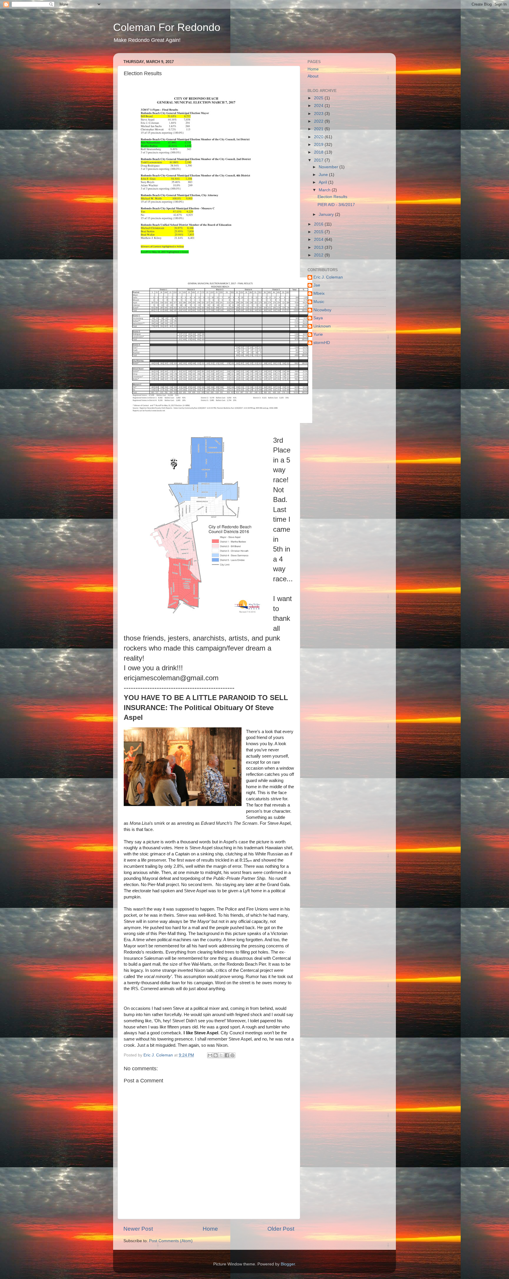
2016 (319, 224)
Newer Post (138, 1229)
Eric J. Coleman (328, 277)
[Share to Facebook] (227, 1055)
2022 (319, 121)
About (313, 76)
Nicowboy (322, 310)
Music (318, 301)
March (325, 190)
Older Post (280, 1229)
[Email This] (210, 1055)
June (324, 174)
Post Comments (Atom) (171, 1241)
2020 (319, 137)
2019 (319, 144)
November (329, 167)
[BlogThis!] (216, 1055)
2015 (319, 232)
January (327, 214)
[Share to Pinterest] (232, 1055)
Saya (318, 318)
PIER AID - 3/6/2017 (336, 205)
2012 (319, 255)
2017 (319, 160)
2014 (319, 239)
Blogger (288, 1264)
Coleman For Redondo (166, 27)
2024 (319, 105)
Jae (316, 285)
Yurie (318, 334)
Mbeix (319, 293)
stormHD (321, 342)
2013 (319, 247)
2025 (319, 98)
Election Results (332, 197)
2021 (319, 129)
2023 (319, 113)
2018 (319, 152)
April (323, 182)
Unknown (322, 326)
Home (210, 1229)
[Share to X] (221, 1055)
